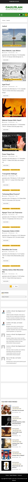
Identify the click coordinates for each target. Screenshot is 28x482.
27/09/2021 (12, 214)
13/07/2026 (15, 469)
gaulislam (14, 7)
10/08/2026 (15, 425)
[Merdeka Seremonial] (6, 409)
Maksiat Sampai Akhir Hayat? (11, 120)
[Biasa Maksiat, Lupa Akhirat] (14, 38)
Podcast (20, 475)
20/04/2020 (12, 251)
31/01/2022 (12, 175)
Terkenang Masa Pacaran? (11, 194)
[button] (1, 14)
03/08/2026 (15, 435)
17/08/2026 (15, 412)
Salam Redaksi (13, 475)
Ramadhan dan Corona (9, 249)
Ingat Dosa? (6, 84)
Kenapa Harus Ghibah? (18, 455)
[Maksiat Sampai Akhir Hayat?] (14, 107)
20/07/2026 (15, 457)
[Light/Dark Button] (20, 15)
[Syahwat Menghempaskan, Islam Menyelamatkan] (6, 421)
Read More (5, 59)
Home (7, 475)
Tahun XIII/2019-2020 (15, 245)
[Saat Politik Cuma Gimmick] (6, 432)
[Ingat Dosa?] (14, 72)
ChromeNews (20, 478)
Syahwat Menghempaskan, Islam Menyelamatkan (18, 422)
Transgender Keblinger (9, 174)
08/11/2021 (12, 196)
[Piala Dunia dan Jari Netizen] (6, 466)
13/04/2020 (12, 273)
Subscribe (26, 15)
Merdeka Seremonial (18, 410)
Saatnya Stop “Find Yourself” (17, 444)
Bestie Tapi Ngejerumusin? (18, 311)
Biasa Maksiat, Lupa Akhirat (11, 50)
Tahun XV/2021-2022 (15, 169)
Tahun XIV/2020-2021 (15, 208)
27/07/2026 (15, 446)
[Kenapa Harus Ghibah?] (6, 454)
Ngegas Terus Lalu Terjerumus (12, 212)
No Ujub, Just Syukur (17, 322)
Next (16, 286)
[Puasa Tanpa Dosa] (14, 141)
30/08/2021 (12, 233)
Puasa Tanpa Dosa (8, 154)
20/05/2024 (12, 86)
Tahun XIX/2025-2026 (16, 45)
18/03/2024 (12, 122)
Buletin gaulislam (7, 45)
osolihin (5, 52)
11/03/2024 (12, 156)
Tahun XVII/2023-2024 (16, 79)
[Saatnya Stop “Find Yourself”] (6, 443)
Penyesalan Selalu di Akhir (11, 231)
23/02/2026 (12, 52)
